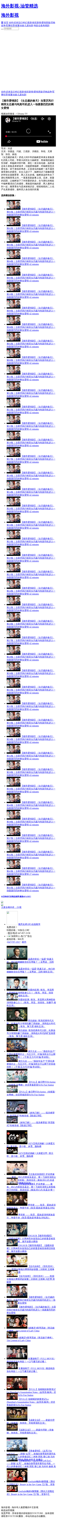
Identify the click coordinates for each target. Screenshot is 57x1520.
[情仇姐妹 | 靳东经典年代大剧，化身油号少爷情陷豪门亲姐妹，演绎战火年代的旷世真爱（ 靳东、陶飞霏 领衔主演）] (17, 1020)
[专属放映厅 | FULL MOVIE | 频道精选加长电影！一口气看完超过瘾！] (17, 1358)
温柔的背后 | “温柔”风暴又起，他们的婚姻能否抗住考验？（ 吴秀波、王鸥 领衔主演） (30, 962)
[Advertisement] (28, 60)
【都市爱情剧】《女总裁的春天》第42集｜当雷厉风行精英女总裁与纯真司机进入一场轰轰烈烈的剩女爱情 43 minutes (31, 855)
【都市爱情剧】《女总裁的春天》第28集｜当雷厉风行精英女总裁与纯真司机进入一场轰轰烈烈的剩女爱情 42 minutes (31, 657)
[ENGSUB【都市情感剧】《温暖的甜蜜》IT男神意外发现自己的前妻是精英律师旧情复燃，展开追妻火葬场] (17, 1235)
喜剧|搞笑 (32, 22)
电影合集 (38, 25)
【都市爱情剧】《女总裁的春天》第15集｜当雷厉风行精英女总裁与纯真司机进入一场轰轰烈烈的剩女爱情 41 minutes (31, 426)
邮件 (24, 942)
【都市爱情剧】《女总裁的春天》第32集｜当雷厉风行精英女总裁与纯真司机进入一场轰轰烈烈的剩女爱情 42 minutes (31, 756)
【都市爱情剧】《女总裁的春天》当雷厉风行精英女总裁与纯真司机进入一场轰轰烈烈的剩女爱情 (31, 1300)
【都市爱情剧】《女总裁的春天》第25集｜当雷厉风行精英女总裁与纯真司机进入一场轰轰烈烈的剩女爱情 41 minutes (31, 558)
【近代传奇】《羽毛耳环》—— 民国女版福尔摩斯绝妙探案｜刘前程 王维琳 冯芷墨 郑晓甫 (31, 1269)
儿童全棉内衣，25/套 (11, 907)
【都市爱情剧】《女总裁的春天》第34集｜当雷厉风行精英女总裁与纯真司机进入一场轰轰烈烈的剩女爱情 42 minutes (31, 739)
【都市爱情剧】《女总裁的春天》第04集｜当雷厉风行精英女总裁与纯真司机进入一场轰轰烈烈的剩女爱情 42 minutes (31, 261)
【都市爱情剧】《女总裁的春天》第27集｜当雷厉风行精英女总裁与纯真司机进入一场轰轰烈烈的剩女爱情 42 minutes (31, 640)
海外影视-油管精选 (19, 5)
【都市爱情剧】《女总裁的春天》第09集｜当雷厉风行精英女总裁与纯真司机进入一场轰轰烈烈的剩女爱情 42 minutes (31, 360)
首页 (6, 22)
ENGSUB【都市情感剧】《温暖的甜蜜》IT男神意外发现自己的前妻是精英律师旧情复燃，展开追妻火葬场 (31, 1238)
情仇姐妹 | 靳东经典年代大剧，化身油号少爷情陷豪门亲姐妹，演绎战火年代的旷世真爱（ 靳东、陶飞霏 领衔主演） (31, 1023)
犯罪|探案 (15, 25)
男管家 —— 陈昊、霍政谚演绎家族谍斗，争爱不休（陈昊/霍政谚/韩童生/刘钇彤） (31, 1208)
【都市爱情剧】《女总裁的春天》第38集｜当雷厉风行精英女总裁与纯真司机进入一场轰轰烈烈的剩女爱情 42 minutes (31, 822)
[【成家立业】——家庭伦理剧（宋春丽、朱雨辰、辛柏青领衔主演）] (17, 1420)
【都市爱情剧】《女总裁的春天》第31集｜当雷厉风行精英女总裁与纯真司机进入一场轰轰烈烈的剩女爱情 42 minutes (31, 690)
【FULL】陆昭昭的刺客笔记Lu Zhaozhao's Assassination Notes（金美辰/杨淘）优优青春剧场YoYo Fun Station (31, 1392)
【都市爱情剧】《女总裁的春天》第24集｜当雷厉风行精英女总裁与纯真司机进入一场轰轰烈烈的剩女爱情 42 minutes (31, 591)
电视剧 (46, 25)
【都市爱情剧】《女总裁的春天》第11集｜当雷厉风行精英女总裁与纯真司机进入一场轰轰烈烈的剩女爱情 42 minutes (31, 410)
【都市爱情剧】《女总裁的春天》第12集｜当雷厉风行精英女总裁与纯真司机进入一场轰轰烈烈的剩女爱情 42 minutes (31, 393)
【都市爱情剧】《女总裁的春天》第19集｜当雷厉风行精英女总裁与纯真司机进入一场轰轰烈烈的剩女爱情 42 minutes (31, 442)
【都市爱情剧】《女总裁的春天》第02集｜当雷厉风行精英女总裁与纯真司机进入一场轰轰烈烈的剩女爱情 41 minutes (31, 344)
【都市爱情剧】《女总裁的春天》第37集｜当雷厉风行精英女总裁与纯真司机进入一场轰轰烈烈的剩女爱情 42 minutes (31, 838)
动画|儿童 (24, 25)
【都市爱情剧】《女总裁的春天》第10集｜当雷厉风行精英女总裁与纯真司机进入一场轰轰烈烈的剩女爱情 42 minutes (31, 294)
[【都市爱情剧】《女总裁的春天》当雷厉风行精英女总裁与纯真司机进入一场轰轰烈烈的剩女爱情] (17, 1297)
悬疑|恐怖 (50, 22)
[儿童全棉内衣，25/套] (28, 905)
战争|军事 (5, 25)
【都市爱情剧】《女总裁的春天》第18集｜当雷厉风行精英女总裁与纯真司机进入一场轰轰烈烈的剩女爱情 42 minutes (31, 475)
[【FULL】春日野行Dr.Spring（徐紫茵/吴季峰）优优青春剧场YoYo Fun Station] (17, 1082)
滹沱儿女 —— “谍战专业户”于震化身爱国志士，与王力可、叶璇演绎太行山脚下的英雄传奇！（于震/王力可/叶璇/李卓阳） (31, 1054)
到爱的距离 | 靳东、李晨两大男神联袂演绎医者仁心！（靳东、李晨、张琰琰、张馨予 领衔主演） (30, 993)
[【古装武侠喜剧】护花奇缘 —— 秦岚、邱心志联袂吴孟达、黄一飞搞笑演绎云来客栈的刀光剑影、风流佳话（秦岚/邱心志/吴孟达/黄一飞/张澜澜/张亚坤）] (17, 1174)
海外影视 (10, 15)
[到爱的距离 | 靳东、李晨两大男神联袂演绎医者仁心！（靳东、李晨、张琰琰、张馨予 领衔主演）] (17, 990)
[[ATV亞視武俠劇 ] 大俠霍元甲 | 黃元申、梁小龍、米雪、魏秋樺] (17, 1143)
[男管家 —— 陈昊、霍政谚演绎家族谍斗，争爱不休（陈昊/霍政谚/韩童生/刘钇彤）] (17, 1205)
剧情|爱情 (41, 22)
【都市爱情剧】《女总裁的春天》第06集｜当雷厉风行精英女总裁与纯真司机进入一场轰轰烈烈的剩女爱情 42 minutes (31, 311)
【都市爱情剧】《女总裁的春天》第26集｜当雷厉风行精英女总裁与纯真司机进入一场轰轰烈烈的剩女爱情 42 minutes (31, 624)
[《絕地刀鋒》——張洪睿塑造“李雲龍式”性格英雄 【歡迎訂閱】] (17, 1113)
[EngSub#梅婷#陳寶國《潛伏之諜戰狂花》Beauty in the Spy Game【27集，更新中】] (17, 1481)
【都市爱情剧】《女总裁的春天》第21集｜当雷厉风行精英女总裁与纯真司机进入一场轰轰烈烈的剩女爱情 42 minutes (31, 574)
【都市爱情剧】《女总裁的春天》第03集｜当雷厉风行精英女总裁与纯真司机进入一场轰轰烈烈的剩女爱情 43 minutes (31, 245)
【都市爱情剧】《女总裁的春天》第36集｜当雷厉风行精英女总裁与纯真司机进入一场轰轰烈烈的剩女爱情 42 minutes (31, 789)
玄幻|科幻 (22, 22)
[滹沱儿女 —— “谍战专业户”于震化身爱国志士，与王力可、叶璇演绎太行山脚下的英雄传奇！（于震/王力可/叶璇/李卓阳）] (17, 1051)
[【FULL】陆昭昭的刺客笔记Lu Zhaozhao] (17, 1389)
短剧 (31, 25)
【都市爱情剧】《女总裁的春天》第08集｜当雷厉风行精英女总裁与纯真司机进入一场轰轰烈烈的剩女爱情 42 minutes (31, 327)
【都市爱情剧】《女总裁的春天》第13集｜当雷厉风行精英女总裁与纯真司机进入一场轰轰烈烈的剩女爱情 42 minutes (31, 377)
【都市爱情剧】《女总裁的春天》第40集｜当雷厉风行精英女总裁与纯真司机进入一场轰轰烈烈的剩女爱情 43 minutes (31, 805)
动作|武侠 (13, 22)
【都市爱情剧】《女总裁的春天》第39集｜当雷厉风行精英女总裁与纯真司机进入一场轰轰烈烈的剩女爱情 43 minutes (31, 772)
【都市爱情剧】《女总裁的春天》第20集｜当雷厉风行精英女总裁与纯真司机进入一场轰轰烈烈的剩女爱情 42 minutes (31, 508)
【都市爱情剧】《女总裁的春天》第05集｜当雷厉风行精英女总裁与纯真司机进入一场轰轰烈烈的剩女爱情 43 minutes (31, 278)
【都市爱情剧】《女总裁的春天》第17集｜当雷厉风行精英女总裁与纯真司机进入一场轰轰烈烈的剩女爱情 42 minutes (31, 459)
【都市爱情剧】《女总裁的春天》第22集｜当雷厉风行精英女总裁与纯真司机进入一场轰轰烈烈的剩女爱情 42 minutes (31, 607)
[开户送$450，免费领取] (2, 902)
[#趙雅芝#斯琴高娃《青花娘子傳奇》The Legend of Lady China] (17, 1328)
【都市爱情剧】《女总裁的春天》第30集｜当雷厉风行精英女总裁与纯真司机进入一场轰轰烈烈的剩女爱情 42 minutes (31, 673)
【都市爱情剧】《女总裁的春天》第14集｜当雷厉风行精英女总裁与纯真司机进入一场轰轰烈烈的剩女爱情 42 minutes (31, 492)
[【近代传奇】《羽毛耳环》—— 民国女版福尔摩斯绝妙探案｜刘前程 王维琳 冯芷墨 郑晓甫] (17, 1266)
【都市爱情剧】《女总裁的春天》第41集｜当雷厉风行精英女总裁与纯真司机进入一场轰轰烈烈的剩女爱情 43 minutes (31, 888)
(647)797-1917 (13, 942)
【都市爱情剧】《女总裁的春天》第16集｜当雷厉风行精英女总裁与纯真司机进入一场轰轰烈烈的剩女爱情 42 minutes (31, 525)
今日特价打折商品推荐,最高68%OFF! (16, 896)
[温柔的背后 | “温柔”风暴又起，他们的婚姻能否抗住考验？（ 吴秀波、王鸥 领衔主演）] (17, 959)
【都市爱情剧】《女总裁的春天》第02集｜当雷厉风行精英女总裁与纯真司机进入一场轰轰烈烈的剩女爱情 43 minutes (31, 228)
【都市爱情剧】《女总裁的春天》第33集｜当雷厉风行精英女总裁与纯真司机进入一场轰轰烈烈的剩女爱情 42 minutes (31, 706)
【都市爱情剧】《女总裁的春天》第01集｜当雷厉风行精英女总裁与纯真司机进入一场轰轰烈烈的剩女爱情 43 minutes (31, 212)
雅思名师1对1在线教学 (29, 924)
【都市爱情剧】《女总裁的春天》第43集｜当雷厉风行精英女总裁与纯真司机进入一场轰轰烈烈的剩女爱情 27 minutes (31, 871)
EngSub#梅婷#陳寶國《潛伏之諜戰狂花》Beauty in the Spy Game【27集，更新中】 (31, 1484)
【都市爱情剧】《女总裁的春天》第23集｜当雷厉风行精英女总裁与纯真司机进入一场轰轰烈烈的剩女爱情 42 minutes (31, 541)
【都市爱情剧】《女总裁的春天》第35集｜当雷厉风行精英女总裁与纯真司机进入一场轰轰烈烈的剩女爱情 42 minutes (31, 723)
